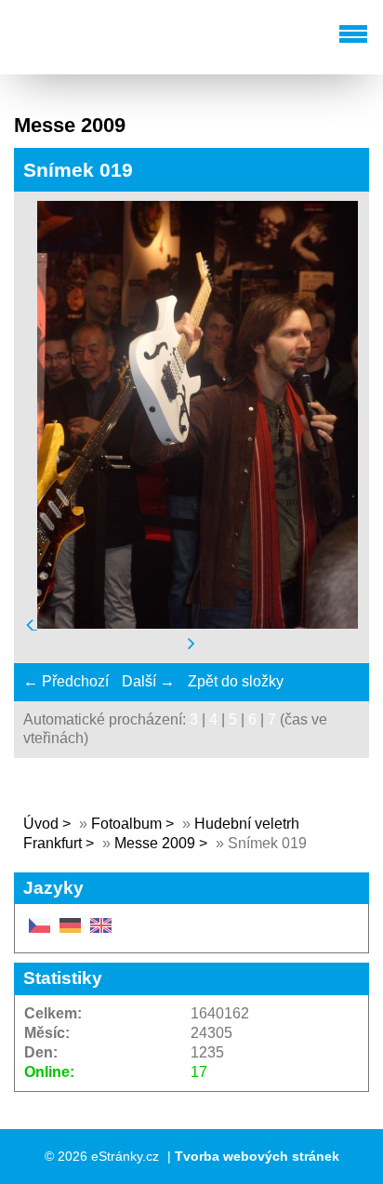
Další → (148, 681)
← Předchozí (66, 681)
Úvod (41, 823)
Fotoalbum (126, 823)
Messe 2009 (154, 843)
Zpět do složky (236, 681)
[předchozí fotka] (31, 624)
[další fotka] (191, 643)
